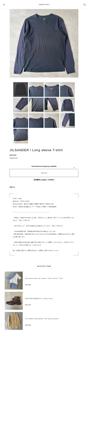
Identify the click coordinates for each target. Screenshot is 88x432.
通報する (12, 187)
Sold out (44, 173)
